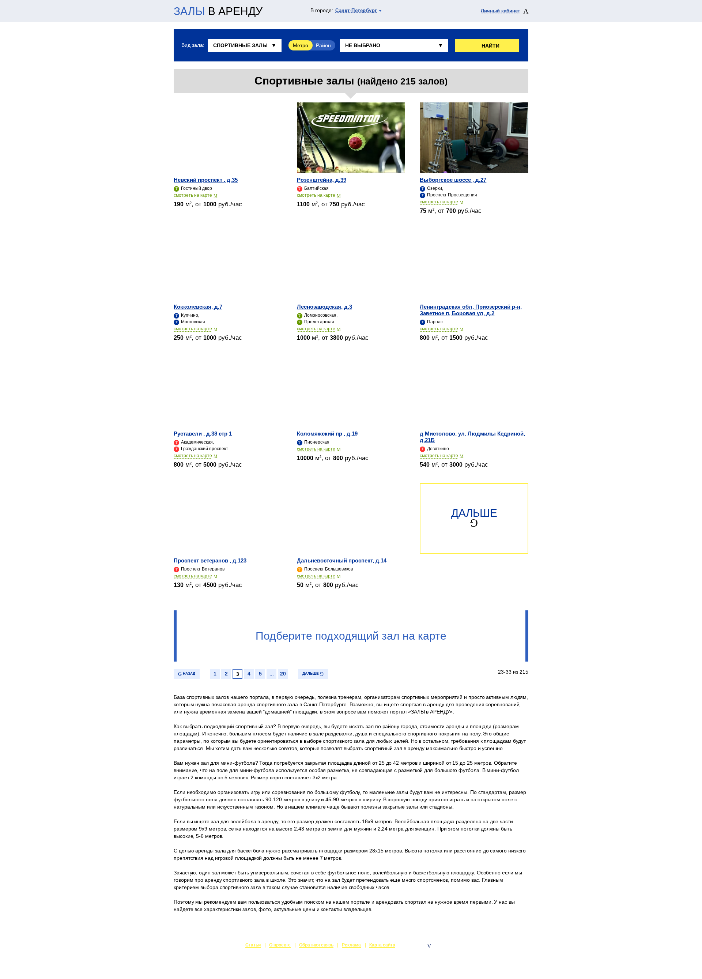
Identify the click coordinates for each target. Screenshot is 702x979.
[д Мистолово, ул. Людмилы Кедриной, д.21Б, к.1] (474, 391)
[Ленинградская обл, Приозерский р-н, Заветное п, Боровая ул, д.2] (474, 264)
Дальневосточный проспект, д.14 (341, 560)
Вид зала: (192, 45)
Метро (300, 45)
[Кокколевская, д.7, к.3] (228, 264)
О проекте (280, 945)
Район (323, 45)
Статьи (253, 945)
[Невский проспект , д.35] (228, 137)
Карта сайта (382, 945)
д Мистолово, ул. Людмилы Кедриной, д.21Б (472, 436)
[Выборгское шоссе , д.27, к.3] (474, 137)
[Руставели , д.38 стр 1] (228, 391)
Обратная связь (316, 945)
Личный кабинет (500, 11)
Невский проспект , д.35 (206, 180)
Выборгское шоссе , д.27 (453, 180)
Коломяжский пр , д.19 (327, 433)
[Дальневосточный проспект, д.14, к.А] (351, 518)
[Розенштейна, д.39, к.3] (351, 137)
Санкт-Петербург (356, 10)
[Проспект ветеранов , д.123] (228, 518)
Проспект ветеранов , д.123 (210, 560)
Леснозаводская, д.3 (324, 307)
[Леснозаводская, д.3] (351, 264)
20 (283, 674)
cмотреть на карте (193, 195)
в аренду (218, 11)
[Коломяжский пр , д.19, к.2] (351, 391)
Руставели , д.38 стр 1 (203, 433)
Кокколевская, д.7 (198, 307)
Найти (490, 46)
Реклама (351, 945)
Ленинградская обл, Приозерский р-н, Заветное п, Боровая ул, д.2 (471, 310)
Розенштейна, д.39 (321, 180)
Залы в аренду (511, 946)
